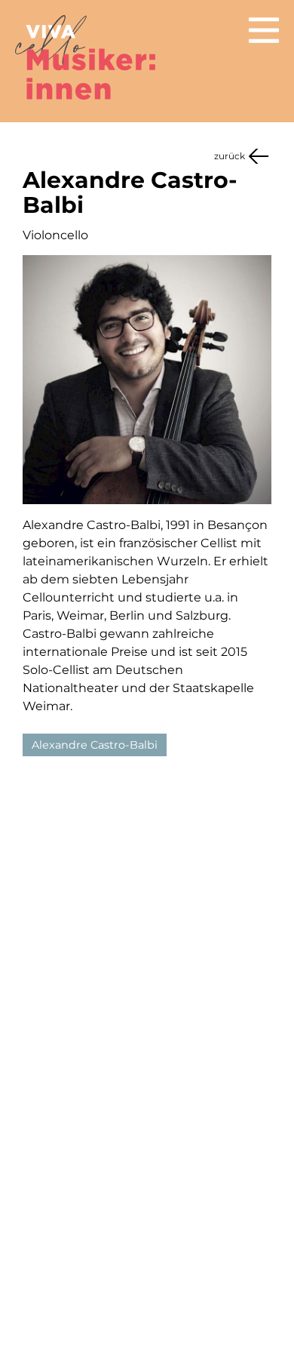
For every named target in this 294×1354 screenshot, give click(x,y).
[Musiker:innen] (88, 56)
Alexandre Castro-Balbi (95, 745)
